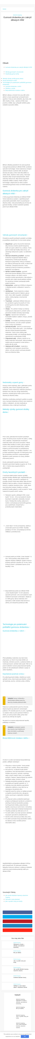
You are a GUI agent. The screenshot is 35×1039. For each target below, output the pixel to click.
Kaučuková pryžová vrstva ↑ (14, 674)
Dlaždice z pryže (10, 88)
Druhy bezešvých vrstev (10, 80)
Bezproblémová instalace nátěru (15, 90)
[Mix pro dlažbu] (11, 1010)
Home (4, 9)
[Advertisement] (17, 41)
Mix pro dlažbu (17, 952)
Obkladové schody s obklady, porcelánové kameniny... (18, 946)
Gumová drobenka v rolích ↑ (14, 631)
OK (25, 1036)
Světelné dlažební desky (19, 977)
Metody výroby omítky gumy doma (13, 78)
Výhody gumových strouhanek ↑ (15, 235)
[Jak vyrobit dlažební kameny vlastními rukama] (11, 1026)
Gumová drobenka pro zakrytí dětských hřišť (18, 67)
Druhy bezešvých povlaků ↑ (14, 472)
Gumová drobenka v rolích (13, 86)
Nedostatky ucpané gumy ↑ (13, 382)
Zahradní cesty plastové (12, 899)
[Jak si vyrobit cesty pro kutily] (11, 1018)
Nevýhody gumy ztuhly (12, 74)
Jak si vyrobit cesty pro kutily (13, 901)
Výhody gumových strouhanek (14, 72)
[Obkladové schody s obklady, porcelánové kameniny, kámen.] (11, 1002)
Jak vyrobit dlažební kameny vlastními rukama (21, 1026)
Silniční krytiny (17, 15)
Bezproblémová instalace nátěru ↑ (16, 738)
